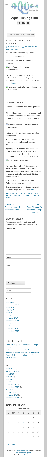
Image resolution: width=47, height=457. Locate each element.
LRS (34, 195)
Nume (9, 257)
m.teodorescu (29, 47)
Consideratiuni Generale (28, 31)
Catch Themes (28, 455)
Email (9, 265)
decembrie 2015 (12, 331)
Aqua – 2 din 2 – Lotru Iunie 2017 (19, 355)
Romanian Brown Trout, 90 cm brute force (22, 352)
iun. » (14, 444)
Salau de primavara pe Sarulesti (18, 350)
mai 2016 (9, 323)
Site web (9, 274)
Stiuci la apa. (11, 358)
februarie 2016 (12, 328)
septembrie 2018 (12, 305)
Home (12, 31)
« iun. (8, 444)
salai (38, 195)
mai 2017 (9, 315)
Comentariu (11, 228)
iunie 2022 (10, 302)
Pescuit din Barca (32, 193)
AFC (9, 195)
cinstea (13, 83)
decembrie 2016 (12, 321)
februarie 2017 (12, 318)
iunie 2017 (10, 313)
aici (32, 190)
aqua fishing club (18, 195)
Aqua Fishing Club (24, 18)
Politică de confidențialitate (23, 452)
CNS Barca (28, 195)
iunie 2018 (10, 307)
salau (8, 198)
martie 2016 (11, 326)
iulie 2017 (10, 310)
